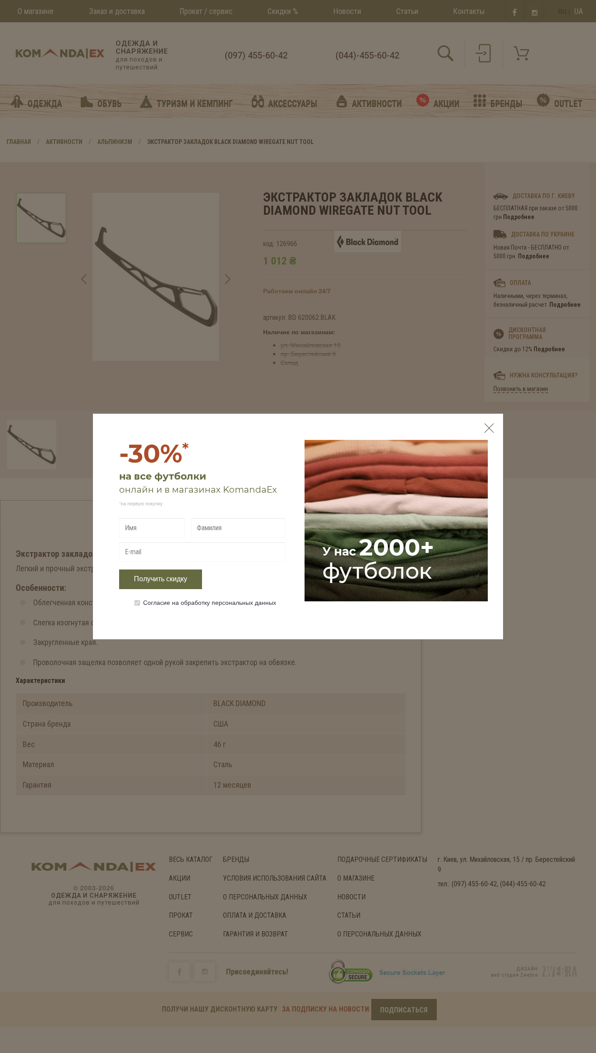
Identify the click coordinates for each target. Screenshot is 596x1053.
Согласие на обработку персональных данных (209, 602)
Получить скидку (160, 579)
